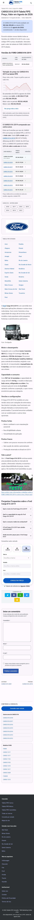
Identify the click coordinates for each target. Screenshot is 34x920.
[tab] (8, 549)
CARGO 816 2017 (8, 167)
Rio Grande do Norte (25, 264)
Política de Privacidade (9, 898)
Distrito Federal (9, 269)
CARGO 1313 (7, 779)
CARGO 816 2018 (9, 138)
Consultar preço (17, 580)
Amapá (7, 256)
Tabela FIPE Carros (7, 803)
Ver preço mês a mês (11, 109)
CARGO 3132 (7, 762)
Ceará (6, 264)
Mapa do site (6, 820)
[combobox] (17, 558)
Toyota (4, 878)
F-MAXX (5, 776)
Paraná (21, 248)
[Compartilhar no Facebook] (14, 595)
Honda (4, 874)
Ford (10, 8)
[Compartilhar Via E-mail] (17, 600)
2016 (20, 206)
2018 (7, 206)
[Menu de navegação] (3, 2)
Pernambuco (22, 252)
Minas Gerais (9, 293)
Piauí (20, 256)
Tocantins (22, 293)
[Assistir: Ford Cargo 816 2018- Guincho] (17, 482)
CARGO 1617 (7, 769)
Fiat (3, 867)
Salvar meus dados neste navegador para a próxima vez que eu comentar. (17, 664)
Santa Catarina (23, 281)
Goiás (6, 277)
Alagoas (7, 248)
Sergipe (21, 285)
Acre (6, 244)
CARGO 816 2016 (8, 171)
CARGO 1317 (7, 755)
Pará (6, 297)
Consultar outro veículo (17, 708)
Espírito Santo (9, 273)
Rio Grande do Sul (24, 273)
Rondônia (22, 269)
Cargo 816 (15, 8)
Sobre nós (5, 891)
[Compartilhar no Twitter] (7, 595)
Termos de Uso (6, 901)
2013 (14, 210)
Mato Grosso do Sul (11, 289)
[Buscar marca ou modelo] (31, 3)
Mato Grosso (9, 285)
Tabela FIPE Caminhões (9, 810)
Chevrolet (5, 864)
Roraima (21, 277)
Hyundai (4, 882)
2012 (20, 210)
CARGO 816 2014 (8, 180)
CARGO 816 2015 (8, 176)
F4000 (5, 748)
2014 (7, 210)
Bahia (6, 260)
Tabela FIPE (4, 8)
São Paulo (22, 289)
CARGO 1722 (7, 759)
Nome (5, 643)
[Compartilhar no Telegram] (26, 595)
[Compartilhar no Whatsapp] (20, 595)
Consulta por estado (8, 817)
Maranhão (8, 281)
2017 (14, 206)
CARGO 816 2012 (8, 189)
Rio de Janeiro (23, 260)
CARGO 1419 (7, 766)
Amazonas (8, 252)
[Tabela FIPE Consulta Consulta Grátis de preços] (17, 2)
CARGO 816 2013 (8, 185)
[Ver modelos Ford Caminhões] (17, 226)
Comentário (6, 620)
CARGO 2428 (7, 772)
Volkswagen (5, 860)
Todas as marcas (7, 813)
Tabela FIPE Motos (7, 806)
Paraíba (21, 244)
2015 (27, 206)
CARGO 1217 (7, 752)
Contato (4, 894)
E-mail (5, 653)
